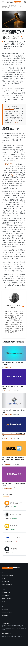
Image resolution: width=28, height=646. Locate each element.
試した (13, 175)
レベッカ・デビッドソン (13, 306)
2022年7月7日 (16, 122)
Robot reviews (5, 595)
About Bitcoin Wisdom (7, 575)
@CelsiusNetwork (9, 109)
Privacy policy (5, 609)
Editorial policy (5, 581)
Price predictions (6, 592)
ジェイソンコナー (8, 367)
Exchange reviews (6, 598)
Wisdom (11, 568)
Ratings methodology (7, 584)
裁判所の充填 (9, 164)
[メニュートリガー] (2, 2)
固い (18, 274)
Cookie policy (5, 615)
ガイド (3, 601)
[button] (25, 2)
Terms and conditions (7, 612)
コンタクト (4, 578)
